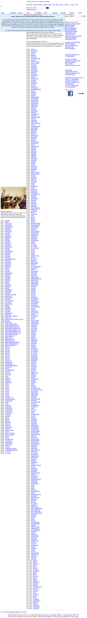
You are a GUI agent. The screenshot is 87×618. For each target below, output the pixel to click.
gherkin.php (34, 192)
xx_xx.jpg (8, 451)
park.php (33, 332)
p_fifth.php (34, 328)
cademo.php (34, 104)
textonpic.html (8, 303)
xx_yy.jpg (7, 453)
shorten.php (34, 437)
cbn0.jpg (7, 347)
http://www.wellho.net (63, 616)
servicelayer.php (35, 431)
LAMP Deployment (70, 33)
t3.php (32, 488)
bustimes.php (34, 101)
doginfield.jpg (9, 364)
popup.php (34, 366)
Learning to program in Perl (72, 42)
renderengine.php (35, 399)
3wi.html (7, 220)
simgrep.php (34, 445)
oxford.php (34, 326)
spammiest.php (35, 456)
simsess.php (34, 448)
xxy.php (33, 551)
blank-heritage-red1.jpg (11, 334)
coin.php (33, 118)
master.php (34, 274)
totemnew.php (34, 506)
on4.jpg (7, 391)
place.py (35, 591)
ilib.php (33, 221)
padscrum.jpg (8, 401)
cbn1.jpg (7, 348)
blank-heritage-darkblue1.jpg (13, 328)
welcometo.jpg (9, 439)
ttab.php (33, 520)
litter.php (33, 265)
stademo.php (34, 469)
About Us (72, 12)
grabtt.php (33, 197)
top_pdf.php (34, 503)
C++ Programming (70, 87)
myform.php (34, 305)
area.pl (34, 562)
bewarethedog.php (36, 89)
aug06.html (8, 228)
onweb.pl (35, 588)
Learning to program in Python (73, 36)
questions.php (34, 379)
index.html (7, 263)
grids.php (33, 201)
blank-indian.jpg (9, 336)
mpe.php (33, 292)
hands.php (33, 205)
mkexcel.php (34, 280)
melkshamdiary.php (36, 278)
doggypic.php (34, 135)
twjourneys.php (35, 522)
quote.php (33, 382)
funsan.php (34, 181)
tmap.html (7, 307)
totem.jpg (7, 428)
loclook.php (34, 268)
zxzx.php (33, 559)
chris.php (33, 108)
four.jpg (7, 368)
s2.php (32, 411)
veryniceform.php (35, 530)
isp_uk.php (34, 246)
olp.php (33, 319)
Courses (20, 12)
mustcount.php (35, 302)
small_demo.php (35, 449)
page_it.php (34, 329)
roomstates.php (35, 405)
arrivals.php (34, 83)
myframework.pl (37, 587)
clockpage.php (35, 114)
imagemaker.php (35, 225)
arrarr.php (33, 81)
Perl (27, 4)
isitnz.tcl (35, 579)
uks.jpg (7, 437)
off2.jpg (7, 385)
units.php (33, 525)
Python (35, 4)
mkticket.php (34, 285)
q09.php (33, 374)
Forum (45, 12)
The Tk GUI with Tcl (71, 59)
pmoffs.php (34, 360)
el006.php (33, 157)
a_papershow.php (35, 58)
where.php (34, 539)
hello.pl (35, 573)
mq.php (33, 294)
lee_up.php (34, 258)
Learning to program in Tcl (72, 54)
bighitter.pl (36, 563)
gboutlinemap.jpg (9, 370)
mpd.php (33, 291)
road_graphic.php (35, 402)
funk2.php (33, 177)
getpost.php (34, 191)
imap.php (33, 229)
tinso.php (33, 500)
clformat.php (34, 111)
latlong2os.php (35, 255)
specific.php (34, 457)
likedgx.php (34, 262)
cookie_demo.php (36, 123)
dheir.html (7, 240)
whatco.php (34, 537)
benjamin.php (34, 87)
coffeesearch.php (35, 117)
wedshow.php (34, 536)
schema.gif (8, 405)
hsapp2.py (35, 576)
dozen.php (34, 138)
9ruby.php (33, 57)
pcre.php (33, 335)
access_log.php (35, 63)
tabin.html (7, 299)
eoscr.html (7, 250)
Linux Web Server (70, 34)
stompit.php (34, 477)
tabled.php (34, 489)
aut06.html (7, 230)
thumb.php (34, 496)
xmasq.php (34, 548)
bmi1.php (33, 92)
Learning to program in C (72, 80)
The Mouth (38, 12)
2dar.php (33, 49)
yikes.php (33, 556)
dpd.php (33, 140)
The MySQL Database (71, 31)
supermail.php (34, 483)
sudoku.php (34, 482)
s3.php (32, 412)
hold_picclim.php (35, 208)
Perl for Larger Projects (71, 45)
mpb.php (33, 289)
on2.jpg (7, 388)
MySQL (40, 4)
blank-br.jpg (8, 322)
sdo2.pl (35, 597)
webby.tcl (35, 602)
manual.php (34, 272)
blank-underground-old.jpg (12, 342)
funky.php (33, 180)
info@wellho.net (47, 616)
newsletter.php (35, 312)
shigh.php (33, 436)
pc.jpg (6, 404)
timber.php (34, 499)
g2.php (33, 183)
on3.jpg (7, 390)
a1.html (7, 222)
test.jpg (7, 417)
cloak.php (33, 112)
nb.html (7, 282)
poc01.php (34, 362)
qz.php (33, 383)
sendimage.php (35, 426)
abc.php (33, 60)
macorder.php (34, 271)
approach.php (34, 78)
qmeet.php (34, 376)
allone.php (34, 74)
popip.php (33, 365)
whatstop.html (8, 313)
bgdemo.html (8, 231)
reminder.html (8, 290)
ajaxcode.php (34, 71)
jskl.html (7, 268)
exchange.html (9, 251)
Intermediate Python (70, 39)
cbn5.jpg (7, 354)
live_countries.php (36, 266)
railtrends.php (34, 394)
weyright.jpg (8, 441)
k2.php (33, 252)
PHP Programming (70, 25)
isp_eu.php (34, 245)
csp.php (33, 124)
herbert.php (34, 206)
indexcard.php (35, 240)
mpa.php (33, 288)
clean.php (33, 109)
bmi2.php (33, 94)
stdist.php (33, 474)
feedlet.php (34, 169)
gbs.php (33, 188)
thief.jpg (7, 419)
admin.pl (35, 560)
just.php (33, 249)
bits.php (33, 91)
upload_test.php (35, 526)
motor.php (33, 286)
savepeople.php (35, 414)
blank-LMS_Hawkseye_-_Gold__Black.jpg (10, 316)
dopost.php (34, 137)
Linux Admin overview (71, 71)
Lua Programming (70, 74)
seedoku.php (34, 425)
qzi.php (33, 385)
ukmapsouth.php (35, 523)
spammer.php (34, 454)
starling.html (8, 296)
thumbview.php (35, 497)
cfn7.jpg (7, 359)
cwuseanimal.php (35, 126)
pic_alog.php (34, 349)
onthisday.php (34, 322)
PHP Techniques (69, 26)
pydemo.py (36, 594)
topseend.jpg (8, 427)
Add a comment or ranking (12, 612)
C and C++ (67, 4)
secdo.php (33, 422)
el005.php (33, 155)
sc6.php (33, 416)
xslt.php (33, 550)
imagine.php (34, 228)
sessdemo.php (34, 433)
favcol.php (34, 168)
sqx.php (33, 466)
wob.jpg (7, 447)
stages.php (34, 471)
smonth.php (34, 451)
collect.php (34, 120)
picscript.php (34, 357)
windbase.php (34, 540)
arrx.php (33, 84)
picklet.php (34, 355)
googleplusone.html (10, 259)
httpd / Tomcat (48, 4)
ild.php (33, 217)
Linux (72, 4)
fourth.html (8, 253)
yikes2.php (34, 557)
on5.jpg (7, 393)
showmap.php (34, 442)
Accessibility (13, 12)
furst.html (7, 256)
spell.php (33, 460)
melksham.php (35, 277)
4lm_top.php (34, 51)
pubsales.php (34, 372)
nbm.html (7, 283)
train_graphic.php (35, 510)
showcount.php (35, 439)
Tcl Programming (69, 56)
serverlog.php (34, 428)
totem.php (33, 505)
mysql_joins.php (35, 306)
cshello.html (8, 236)
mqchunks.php (35, 299)
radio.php (33, 386)
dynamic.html (8, 246)
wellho (77, 616)
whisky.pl (35, 603)
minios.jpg (8, 380)
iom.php (33, 242)
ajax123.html (8, 223)
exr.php (33, 164)
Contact (80, 12)
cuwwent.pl (36, 570)
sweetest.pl (36, 599)
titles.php (33, 502)
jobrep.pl (35, 580)
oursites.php (34, 325)
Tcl (54, 4)
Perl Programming (70, 43)
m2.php (33, 269)
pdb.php (33, 337)
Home (2, 12)
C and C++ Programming (72, 79)
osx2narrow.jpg (9, 397)
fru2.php (33, 175)
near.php (33, 309)
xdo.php (33, 546)
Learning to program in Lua (72, 73)
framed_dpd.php (35, 172)
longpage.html (8, 273)
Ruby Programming (70, 62)
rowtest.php (34, 406)
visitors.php (34, 531)
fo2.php (33, 171)
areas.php (33, 80)
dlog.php (33, 134)
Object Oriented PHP (71, 28)
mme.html (7, 280)
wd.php (33, 533)
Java (61, 4)
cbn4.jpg (7, 353)
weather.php (34, 534)
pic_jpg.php (34, 352)
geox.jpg (7, 371)
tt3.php (33, 519)
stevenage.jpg (8, 411)
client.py (35, 568)
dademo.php (34, 128)
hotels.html (8, 260)
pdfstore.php (34, 340)
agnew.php (34, 67)
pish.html (7, 287)
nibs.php (33, 314)
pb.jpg (6, 402)
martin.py (35, 585)
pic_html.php (34, 351)
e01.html (7, 248)
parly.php (33, 334)
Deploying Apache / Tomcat (72, 65)
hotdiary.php (34, 209)
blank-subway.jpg (10, 340)
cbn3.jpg (7, 351)
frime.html (7, 254)
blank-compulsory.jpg (11, 323)
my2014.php (34, 303)
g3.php (33, 185)
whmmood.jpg (9, 442)
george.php (34, 189)
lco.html (7, 270)
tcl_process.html (9, 300)
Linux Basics (68, 70)
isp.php (33, 243)
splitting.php (34, 462)
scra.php (33, 417)
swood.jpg (8, 414)
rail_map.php (34, 391)
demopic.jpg (8, 362)
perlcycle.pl (36, 590)
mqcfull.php (34, 297)
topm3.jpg (8, 424)
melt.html (7, 276)
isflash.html (8, 265)
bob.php (33, 95)
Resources (55, 12)
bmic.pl (35, 567)
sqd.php (33, 463)
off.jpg (7, 384)
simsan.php (34, 446)
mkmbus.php (34, 283)
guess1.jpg (8, 373)
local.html (7, 271)
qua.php (33, 377)
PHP (31, 4)
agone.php (34, 69)
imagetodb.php (35, 226)
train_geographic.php (36, 508)
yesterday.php (34, 554)
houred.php (34, 211)
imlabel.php (34, 238)
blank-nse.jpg (8, 337)
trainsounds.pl (36, 600)
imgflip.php (34, 237)
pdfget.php (34, 339)
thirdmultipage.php (36, 494)
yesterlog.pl (36, 605)
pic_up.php (34, 354)
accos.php (33, 64)
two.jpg (7, 431)
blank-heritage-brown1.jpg (12, 327)
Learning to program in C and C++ (74, 77)
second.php (34, 423)
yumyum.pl (36, 608)
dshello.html (8, 243)
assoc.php (33, 86)
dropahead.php (35, 141)
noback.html (8, 285)
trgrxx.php (34, 516)
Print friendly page (31, 9)
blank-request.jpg (9, 339)
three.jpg (7, 421)
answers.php (34, 75)
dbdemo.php (34, 129)
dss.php (33, 144)
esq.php (33, 163)
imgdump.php (34, 234)
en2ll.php (33, 161)
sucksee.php (34, 480)
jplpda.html (8, 266)
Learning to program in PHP (72, 23)
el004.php (33, 154)
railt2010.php (34, 392)
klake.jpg (7, 377)
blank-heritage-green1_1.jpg (12, 330)
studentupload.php (36, 479)
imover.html (8, 262)
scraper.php (34, 420)
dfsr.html (7, 239)
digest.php (33, 132)
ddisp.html (7, 237)
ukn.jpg (7, 436)
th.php (32, 493)
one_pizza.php (35, 320)
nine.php (33, 317)
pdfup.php (33, 342)
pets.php (33, 345)
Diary (28, 12)
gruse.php (33, 203)
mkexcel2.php (34, 282)
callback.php (34, 106)
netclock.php (34, 311)
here (56, 37)
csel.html (7, 234)
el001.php (33, 149)
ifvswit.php (34, 214)
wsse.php (33, 542)
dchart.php (34, 131)
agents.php (34, 66)
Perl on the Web (69, 46)
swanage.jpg (8, 413)
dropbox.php (34, 143)
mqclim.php (34, 300)
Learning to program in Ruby (73, 60)
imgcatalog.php (35, 232)
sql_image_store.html (10, 294)
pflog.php (33, 346)
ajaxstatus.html (9, 226)
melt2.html (7, 277)
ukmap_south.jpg (9, 434)
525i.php (33, 52)
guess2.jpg (8, 374)
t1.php (32, 485)
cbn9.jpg (7, 357)
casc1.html (7, 233)
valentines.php (35, 528)
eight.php (33, 148)
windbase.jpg (8, 444)
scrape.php (34, 419)
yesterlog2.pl (36, 607)
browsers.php (34, 98)
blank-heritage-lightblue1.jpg (13, 331)
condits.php (34, 121)
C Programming (69, 83)
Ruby (57, 4)
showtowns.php (35, 443)
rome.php (33, 403)
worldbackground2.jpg (11, 450)
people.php (34, 343)
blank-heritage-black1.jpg (12, 325)
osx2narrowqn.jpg (10, 399)
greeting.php (34, 198)
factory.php (34, 166)
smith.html (7, 293)
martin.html (8, 274)
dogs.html (7, 242)
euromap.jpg (8, 367)
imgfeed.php (34, 235)
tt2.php (33, 517)
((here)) (58, 30)
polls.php (33, 363)
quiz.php (33, 380)
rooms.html (8, 291)
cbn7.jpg (7, 356)
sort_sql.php (34, 453)
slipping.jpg (8, 407)
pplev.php (33, 369)
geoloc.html (8, 257)
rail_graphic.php (35, 388)
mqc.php (33, 295)
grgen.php (33, 200)
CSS (76, 4)
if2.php (33, 212)
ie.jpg (6, 376)
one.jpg (7, 394)
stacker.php (34, 468)
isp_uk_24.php (35, 248)
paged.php (34, 331)
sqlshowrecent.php (36, 465)
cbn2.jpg (7, 350)
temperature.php (35, 491)
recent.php (34, 397)
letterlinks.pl (36, 582)
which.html (8, 314)
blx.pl (34, 565)
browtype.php (34, 100)
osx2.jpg (7, 396)
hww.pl (35, 577)
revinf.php (33, 400)
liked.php (33, 260)
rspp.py (35, 596)
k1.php (33, 251)
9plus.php (33, 55)
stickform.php (34, 476)
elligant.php (34, 158)
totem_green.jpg (9, 430)
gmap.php (33, 195)
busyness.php (34, 103)
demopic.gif (8, 360)
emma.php (34, 160)
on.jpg (6, 387)
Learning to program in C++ (72, 82)
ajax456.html (8, 225)
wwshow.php (34, 545)
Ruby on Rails (69, 63)
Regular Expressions (70, 30)
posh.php (33, 368)
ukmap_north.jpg (9, 433)
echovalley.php (35, 146)
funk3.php (33, 178)
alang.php (33, 72)
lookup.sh (35, 583)
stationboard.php (35, 473)
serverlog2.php (35, 429)
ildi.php (33, 218)
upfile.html (8, 308)
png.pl (34, 593)
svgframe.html (8, 297)
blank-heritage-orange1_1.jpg (13, 333)
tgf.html (7, 305)
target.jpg (7, 416)
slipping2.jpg (8, 408)
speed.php (33, 459)
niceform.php (34, 315)
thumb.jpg (8, 422)
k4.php (33, 254)
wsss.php (33, 543)
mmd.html (7, 279)
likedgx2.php (34, 263)
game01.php (34, 186)
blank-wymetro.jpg (10, 345)
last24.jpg (7, 379)
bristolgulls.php (35, 97)
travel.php (33, 514)
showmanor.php (35, 440)
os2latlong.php (35, 323)
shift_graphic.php (35, 434)
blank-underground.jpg (11, 344)
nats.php (33, 308)
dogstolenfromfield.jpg (11, 365)
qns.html (7, 288)
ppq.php (33, 371)
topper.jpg (7, 425)
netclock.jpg (8, 382)
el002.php (33, 151)
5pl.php (33, 54)
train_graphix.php (35, 511)
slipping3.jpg (8, 410)
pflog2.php (34, 348)
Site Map (63, 12)
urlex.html (7, 310)
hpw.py (35, 574)
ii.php (32, 215)
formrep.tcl (36, 571)
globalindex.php (35, 194)
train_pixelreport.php (36, 513)
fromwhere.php (35, 174)
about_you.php (35, 61)
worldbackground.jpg (11, 448)
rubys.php (33, 409)
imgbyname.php (35, 231)
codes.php (33, 115)
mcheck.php (34, 275)
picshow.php (34, 359)
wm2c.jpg (7, 445)
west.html (7, 311)
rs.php (32, 408)
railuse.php (34, 396)
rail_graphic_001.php (36, 389)
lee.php (33, 257)
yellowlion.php (35, 553)
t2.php (32, 486)
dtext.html (7, 245)
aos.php (33, 77)
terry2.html (8, 302)
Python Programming (71, 37)
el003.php (33, 152)
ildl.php (33, 220)
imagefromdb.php (35, 223)
